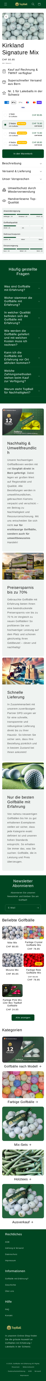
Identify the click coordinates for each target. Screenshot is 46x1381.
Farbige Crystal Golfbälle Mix (33, 943)
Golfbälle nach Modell (21, 1066)
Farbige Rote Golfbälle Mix (33, 971)
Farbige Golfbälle (21, 1102)
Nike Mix (12, 942)
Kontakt (9, 1315)
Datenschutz (11, 1254)
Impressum (10, 1260)
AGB (7, 1242)
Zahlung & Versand (14, 1248)
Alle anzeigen (23, 1017)
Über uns (9, 1291)
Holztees (21, 1179)
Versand (37, 1371)
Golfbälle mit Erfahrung (22, 1363)
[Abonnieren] (38, 908)
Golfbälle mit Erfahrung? (16, 1279)
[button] (6, 4)
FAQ (7, 1309)
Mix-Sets (21, 1144)
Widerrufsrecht (28, 1367)
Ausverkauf (21, 1222)
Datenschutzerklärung (16, 1371)
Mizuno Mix (12, 970)
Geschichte (10, 1285)
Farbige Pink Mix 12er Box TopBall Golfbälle (12, 1003)
